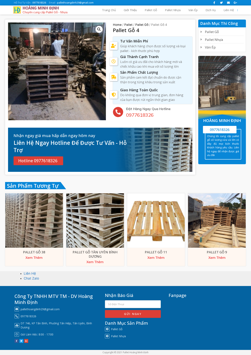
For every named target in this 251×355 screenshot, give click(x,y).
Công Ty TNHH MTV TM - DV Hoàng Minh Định (54, 299)
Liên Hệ (229, 10)
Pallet (128, 25)
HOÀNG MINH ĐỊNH (41, 8)
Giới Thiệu (130, 10)
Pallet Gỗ (151, 10)
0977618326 (140, 115)
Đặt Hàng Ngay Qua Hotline (148, 109)
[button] (38, 160)
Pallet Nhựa (173, 10)
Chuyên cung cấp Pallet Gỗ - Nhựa (45, 12)
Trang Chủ (109, 10)
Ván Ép (193, 10)
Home (117, 25)
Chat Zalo (31, 278)
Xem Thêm (34, 257)
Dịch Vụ (211, 10)
